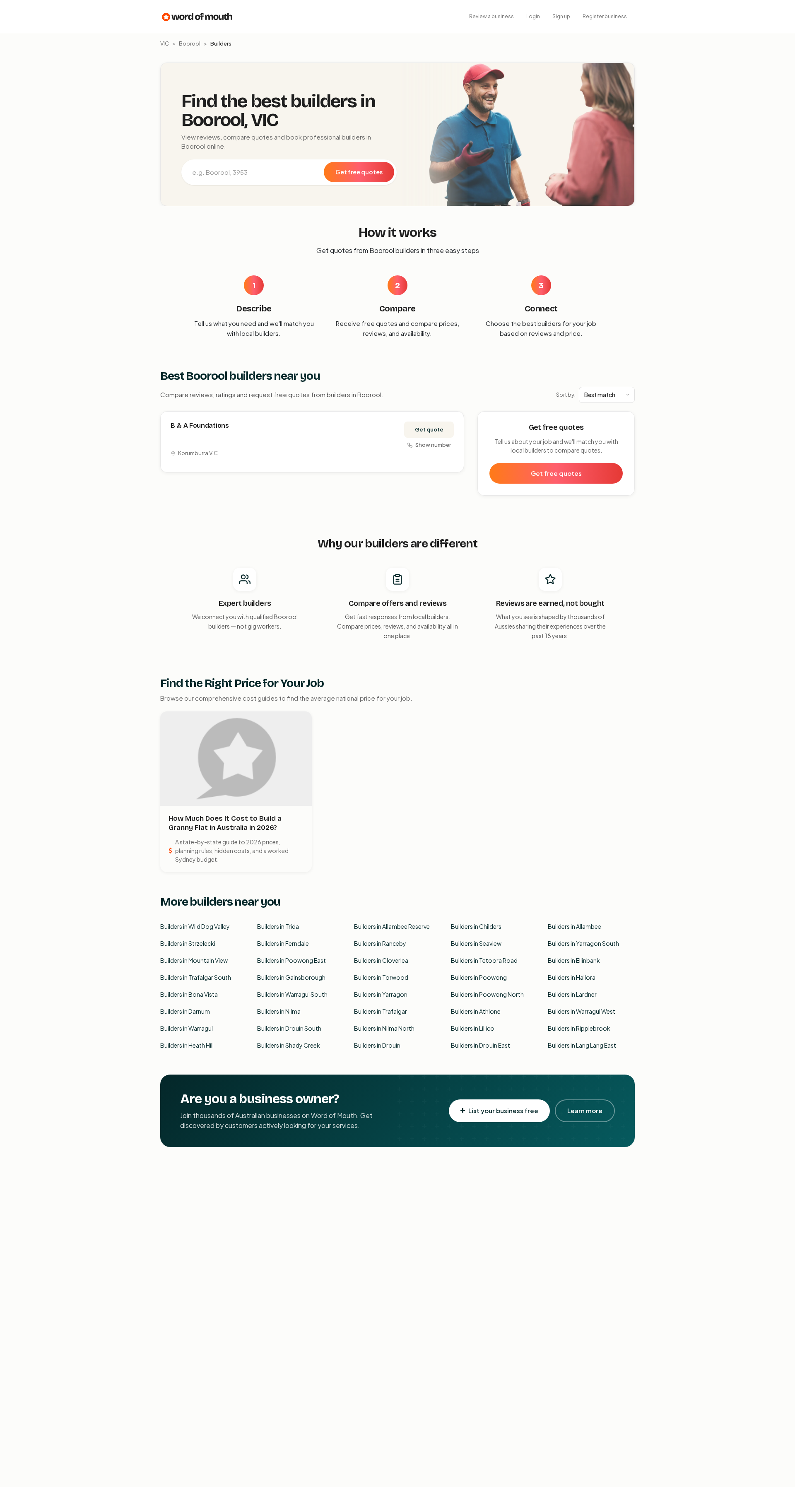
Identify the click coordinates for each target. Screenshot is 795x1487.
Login (533, 16)
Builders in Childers (476, 926)
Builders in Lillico (472, 1028)
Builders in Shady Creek (288, 1045)
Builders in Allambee (574, 926)
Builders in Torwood (381, 977)
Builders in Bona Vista (189, 994)
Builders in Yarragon (380, 994)
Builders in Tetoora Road (484, 960)
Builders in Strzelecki (187, 943)
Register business (605, 16)
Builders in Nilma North (384, 1028)
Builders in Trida (278, 926)
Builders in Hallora (571, 977)
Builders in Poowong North (487, 994)
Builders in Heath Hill (187, 1045)
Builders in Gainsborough (291, 977)
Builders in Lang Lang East (582, 1045)
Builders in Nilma (279, 1011)
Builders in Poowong (479, 977)
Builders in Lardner (572, 994)
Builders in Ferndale (283, 943)
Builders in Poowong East (291, 960)
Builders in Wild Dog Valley (195, 926)
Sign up (561, 16)
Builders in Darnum (185, 1011)
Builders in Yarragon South (583, 943)
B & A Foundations (200, 425)
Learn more (584, 1110)
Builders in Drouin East (480, 1045)
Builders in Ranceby (380, 943)
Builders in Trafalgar (380, 1011)
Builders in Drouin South (289, 1028)
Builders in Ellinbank (574, 960)
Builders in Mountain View (194, 960)
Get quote (429, 429)
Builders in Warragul (186, 1028)
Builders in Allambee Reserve (392, 926)
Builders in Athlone (476, 1011)
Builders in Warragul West (581, 1011)
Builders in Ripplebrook (579, 1028)
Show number (433, 444)
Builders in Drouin (377, 1045)
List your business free (503, 1110)
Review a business (491, 16)
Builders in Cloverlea (381, 960)
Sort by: (566, 394)
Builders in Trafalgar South (195, 977)
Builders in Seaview (476, 943)
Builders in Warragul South (292, 994)
